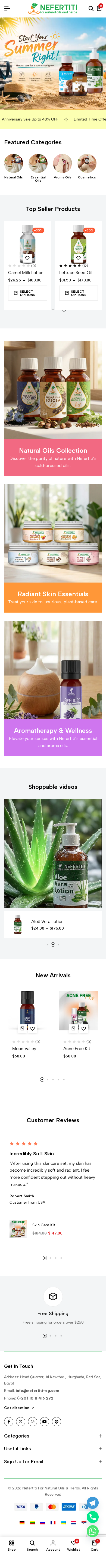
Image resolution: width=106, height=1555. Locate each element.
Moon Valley (24, 1048)
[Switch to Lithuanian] (32, 1522)
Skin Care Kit (43, 1225)
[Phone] (93, 1517)
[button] (47, 944)
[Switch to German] (22, 1522)
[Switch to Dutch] (73, 1522)
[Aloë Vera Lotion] (17, 924)
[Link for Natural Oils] (13, 163)
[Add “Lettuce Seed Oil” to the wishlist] (78, 258)
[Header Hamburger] (7, 8)
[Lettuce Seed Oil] (78, 244)
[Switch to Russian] (43, 1522)
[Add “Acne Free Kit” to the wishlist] (83, 1028)
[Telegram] (93, 1503)
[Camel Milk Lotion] (27, 244)
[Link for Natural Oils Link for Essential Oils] (38, 163)
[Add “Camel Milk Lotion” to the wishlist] (27, 258)
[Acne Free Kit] (78, 1010)
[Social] (8, 1421)
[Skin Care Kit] (18, 1228)
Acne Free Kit (76, 1048)
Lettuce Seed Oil (75, 272)
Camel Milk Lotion (25, 272)
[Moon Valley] (27, 1010)
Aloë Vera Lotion (47, 921)
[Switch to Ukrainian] (63, 1522)
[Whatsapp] (93, 1531)
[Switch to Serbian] (84, 1522)
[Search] (91, 8)
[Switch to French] (53, 1522)
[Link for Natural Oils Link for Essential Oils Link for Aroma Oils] (62, 163)
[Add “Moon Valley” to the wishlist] (32, 1028)
